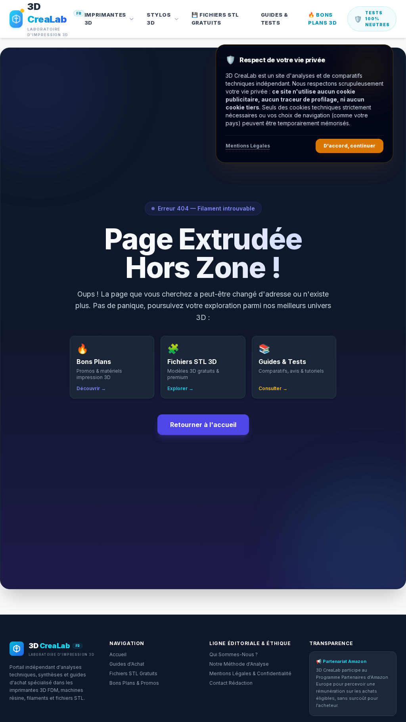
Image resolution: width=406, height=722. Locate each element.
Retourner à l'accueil (203, 425)
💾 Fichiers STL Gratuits (215, 18)
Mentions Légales (248, 146)
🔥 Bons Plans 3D (322, 18)
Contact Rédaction (231, 683)
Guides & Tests (274, 18)
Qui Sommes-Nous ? (233, 654)
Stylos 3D (159, 18)
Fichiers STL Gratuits (133, 673)
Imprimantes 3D (105, 18)
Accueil (117, 654)
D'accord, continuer (349, 146)
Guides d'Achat (126, 664)
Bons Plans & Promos (134, 683)
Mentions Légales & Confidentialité (250, 673)
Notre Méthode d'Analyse (239, 664)
